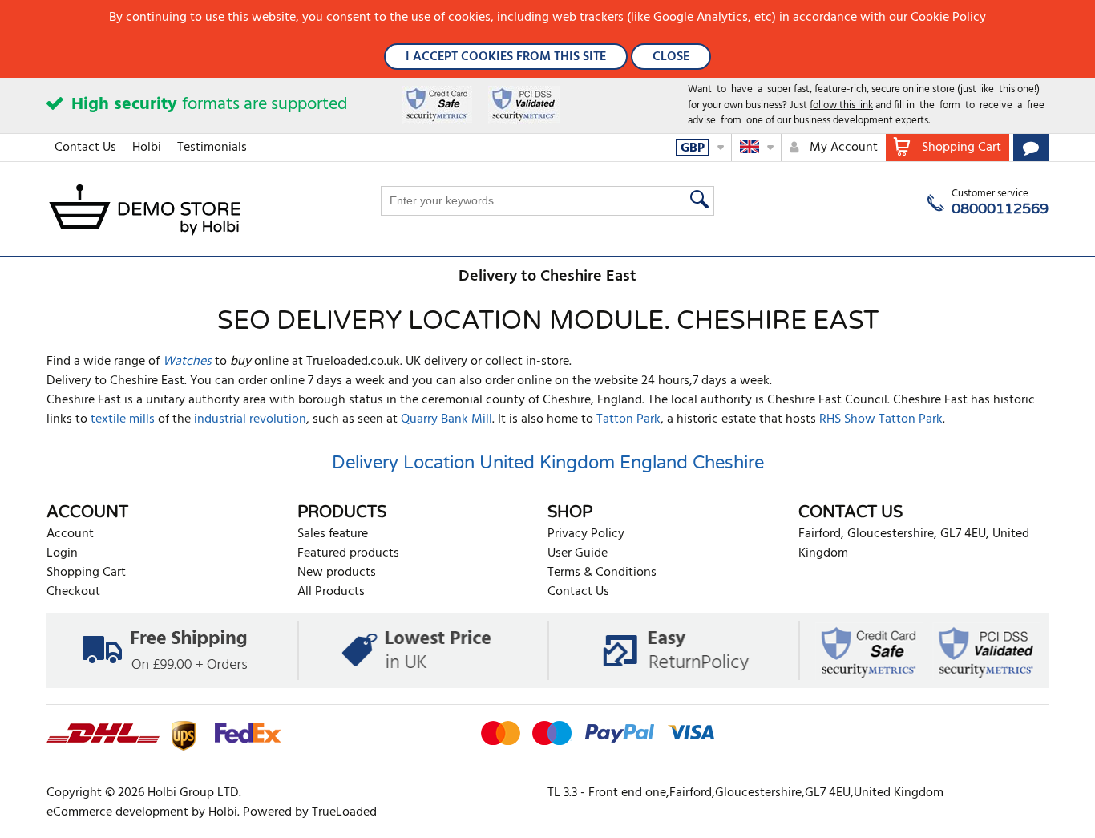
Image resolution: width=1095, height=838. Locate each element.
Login (62, 553)
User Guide (578, 553)
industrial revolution (250, 419)
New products (336, 572)
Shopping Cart (86, 572)
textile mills (123, 419)
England (654, 462)
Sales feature (332, 534)
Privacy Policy (586, 534)
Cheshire (728, 462)
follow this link (841, 105)
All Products (331, 591)
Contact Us (85, 147)
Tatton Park (628, 419)
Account (70, 534)
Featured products (348, 553)
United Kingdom (547, 462)
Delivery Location (403, 462)
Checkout (73, 591)
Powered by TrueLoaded (310, 812)
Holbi (146, 147)
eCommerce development (117, 812)
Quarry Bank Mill (446, 419)
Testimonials (212, 147)
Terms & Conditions (602, 572)
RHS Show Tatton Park (881, 419)
